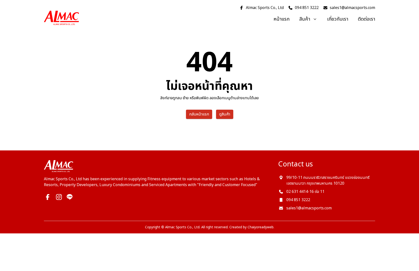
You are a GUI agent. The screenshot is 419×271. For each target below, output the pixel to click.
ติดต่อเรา (366, 19)
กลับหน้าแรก (199, 114)
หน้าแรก (282, 19)
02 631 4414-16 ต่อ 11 (305, 192)
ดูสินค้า (224, 114)
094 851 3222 (298, 200)
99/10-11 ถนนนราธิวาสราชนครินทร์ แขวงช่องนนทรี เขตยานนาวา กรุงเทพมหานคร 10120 (328, 180)
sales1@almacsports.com (309, 208)
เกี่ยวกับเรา (337, 19)
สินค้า (304, 19)
